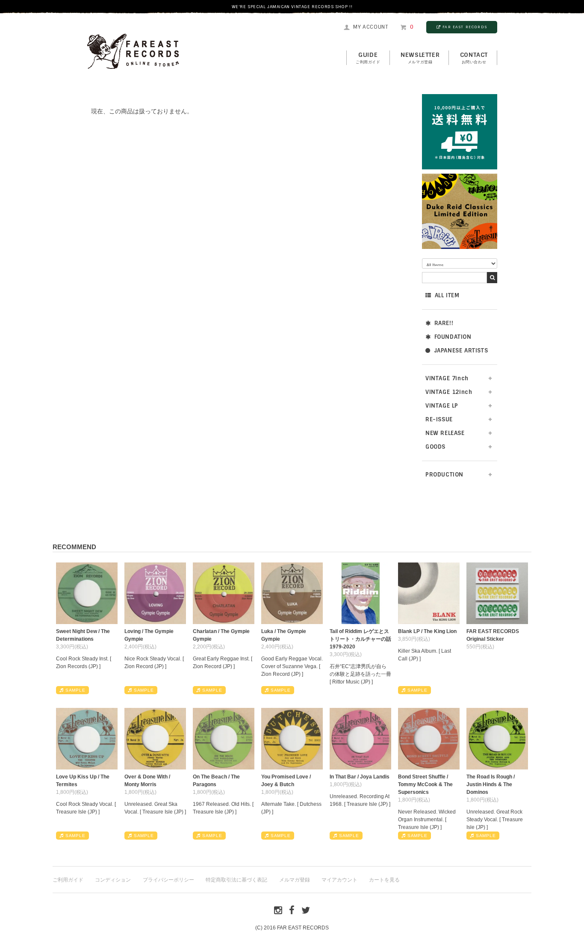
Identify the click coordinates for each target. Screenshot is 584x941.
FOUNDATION (453, 336)
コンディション (113, 880)
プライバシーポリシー (168, 880)
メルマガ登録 (294, 880)
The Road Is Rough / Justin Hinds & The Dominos (490, 784)
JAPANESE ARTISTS (461, 350)
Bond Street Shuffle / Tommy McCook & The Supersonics (425, 784)
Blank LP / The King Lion (427, 631)
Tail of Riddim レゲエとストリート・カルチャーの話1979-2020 (360, 639)
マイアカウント (339, 880)
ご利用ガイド (68, 880)
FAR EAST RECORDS (464, 27)
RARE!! (444, 323)
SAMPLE (75, 690)
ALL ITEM (447, 295)
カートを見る (384, 880)
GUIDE (368, 58)
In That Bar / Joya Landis (359, 777)
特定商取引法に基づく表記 (236, 880)
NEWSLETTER (420, 58)
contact (474, 58)
